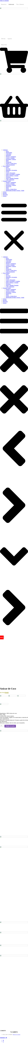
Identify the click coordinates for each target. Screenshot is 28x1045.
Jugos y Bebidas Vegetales (12, 178)
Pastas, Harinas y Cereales (12, 175)
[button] (14, 226)
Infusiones (8, 155)
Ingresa (10, 38)
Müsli (7, 160)
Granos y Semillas (10, 158)
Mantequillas (9, 152)
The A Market (20, 4)
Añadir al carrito (10, 726)
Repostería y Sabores (11, 159)
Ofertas (3, 38)
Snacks (7, 171)
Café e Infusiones (10, 179)
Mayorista (4, 44)
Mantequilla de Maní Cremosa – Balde (15, 190)
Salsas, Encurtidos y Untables (13, 174)
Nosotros (3, 4)
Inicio (7, 151)
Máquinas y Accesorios (11, 170)
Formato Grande (7, 181)
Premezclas (8, 162)
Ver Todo (8, 168)
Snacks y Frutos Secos (11, 163)
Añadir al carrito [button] (5, 751)
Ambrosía (11, 4)
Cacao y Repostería (10, 173)
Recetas (5, 193)
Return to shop (16, 1034)
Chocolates (8, 154)
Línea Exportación (10, 164)
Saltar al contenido (4, 0)
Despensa (8, 177)
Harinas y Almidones (11, 156)
